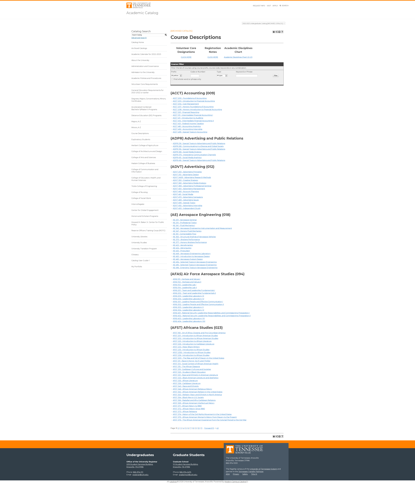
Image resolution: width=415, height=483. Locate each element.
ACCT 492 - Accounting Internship (187, 129)
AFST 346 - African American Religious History (192, 389)
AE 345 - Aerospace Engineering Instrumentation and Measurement (202, 228)
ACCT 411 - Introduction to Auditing (188, 118)
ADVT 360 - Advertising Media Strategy (189, 183)
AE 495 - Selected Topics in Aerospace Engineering (195, 265)
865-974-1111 (138, 472)
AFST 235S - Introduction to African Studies (191, 352)
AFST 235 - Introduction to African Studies (191, 350)
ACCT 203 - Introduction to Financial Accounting (194, 101)
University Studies (139, 243)
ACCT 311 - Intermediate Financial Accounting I (193, 115)
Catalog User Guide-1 (140, 261)
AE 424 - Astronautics (182, 248)
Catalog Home (137, 42)
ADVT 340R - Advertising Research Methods (192, 177)
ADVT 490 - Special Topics (184, 203)
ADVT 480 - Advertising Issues (186, 200)
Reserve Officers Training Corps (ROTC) (148, 231)
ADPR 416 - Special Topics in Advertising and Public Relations (199, 160)
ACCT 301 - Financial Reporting (186, 112)
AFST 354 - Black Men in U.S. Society (188, 397)
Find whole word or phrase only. (187, 79)
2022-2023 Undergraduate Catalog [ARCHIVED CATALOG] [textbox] (263, 23)
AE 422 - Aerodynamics (183, 245)
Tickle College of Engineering (144, 186)
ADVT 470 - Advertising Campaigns (188, 197)
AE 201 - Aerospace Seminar (185, 220)
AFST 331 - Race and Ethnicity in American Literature (195, 375)
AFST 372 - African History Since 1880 (189, 409)
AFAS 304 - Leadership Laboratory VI (188, 310)
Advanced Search (139, 38)
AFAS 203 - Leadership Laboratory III (188, 296)
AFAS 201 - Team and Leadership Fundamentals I (194, 290)
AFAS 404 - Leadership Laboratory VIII (189, 321)
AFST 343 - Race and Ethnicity (186, 386)
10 (199, 428)
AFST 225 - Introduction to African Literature (192, 341)
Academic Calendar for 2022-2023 (146, 54)
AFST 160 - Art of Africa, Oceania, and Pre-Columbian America (199, 333)
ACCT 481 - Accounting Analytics (187, 126)
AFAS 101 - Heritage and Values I (186, 279)
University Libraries (139, 237)
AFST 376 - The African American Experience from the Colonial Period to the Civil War (210, 420)
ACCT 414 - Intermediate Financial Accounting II (193, 121)
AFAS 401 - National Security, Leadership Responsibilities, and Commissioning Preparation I (211, 313)
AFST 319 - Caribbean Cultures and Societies (192, 369)
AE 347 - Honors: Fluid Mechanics (187, 231)
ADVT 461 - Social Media (183, 194)
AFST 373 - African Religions (185, 412)
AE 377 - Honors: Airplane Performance (190, 242)
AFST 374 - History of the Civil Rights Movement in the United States (202, 414)
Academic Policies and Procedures (146, 78)
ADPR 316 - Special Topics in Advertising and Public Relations (199, 149)
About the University (140, 60)
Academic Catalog (142, 13)
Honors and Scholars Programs (144, 216)
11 (201, 428)
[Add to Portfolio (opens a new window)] (274, 32)
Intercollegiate (137, 204)
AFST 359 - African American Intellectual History (193, 403)
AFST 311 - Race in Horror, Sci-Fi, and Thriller (191, 361)
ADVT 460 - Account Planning (186, 191)
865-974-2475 (185, 472)
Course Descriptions (140, 133)
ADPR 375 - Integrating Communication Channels (194, 155)
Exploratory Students (140, 139)
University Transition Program (144, 249)
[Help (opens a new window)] (282, 32)
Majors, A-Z (136, 122)
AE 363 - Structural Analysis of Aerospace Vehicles (194, 237)
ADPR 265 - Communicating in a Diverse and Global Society (198, 146)
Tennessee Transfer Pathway (250, 472)
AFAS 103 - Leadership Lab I (184, 285)
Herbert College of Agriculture (144, 145)
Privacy (236, 474)
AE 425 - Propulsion (181, 251)
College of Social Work (141, 198)
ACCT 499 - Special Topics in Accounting (190, 132)
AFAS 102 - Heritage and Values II (187, 282)
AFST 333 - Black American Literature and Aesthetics (195, 378)
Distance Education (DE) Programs (146, 115)
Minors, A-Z (136, 127)
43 (217, 428)
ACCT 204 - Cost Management (186, 104)
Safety (245, 474)
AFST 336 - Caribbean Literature (186, 383)
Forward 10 (209, 428)
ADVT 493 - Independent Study (186, 208)
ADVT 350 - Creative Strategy (185, 180)
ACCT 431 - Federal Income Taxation (188, 124)
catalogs (173, 482)
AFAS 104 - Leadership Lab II (185, 288)
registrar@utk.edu (140, 475)
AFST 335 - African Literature (185, 381)
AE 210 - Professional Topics (184, 223)
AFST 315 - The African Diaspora (186, 367)
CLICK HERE (186, 57)
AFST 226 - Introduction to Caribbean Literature (193, 344)
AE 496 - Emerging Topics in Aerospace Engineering (195, 268)
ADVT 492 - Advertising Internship (187, 206)
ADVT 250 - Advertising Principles (187, 172)
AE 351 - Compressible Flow (184, 234)
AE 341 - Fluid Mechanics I (184, 225)
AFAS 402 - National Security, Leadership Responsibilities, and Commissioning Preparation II (212, 316)
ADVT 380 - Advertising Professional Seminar (192, 186)
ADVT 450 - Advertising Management (189, 189)
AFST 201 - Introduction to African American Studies (195, 336)
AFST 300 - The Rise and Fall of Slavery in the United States (198, 358)
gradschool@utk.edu (188, 475)
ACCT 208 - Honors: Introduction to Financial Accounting (197, 109)
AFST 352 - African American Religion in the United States (197, 392)
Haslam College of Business (143, 163)
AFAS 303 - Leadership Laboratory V (188, 307)
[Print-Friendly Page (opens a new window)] (279, 32)
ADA (228, 474)
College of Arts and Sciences (143, 157)
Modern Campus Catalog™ (236, 482)
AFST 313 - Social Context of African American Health (195, 364)
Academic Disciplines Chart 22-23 (238, 57)
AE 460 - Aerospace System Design (188, 259)
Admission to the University (143, 72)
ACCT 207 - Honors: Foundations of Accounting (193, 107)
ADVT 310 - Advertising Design (186, 175)
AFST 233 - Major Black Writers (186, 347)
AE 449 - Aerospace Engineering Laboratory (192, 254)
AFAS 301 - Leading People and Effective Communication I (198, 302)
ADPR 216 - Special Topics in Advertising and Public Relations (199, 143)
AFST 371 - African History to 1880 (187, 406)
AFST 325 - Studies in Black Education (189, 372)
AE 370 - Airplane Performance (186, 240)
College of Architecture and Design (146, 151)
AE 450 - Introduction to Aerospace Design (191, 256)
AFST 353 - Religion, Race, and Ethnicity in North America (197, 395)
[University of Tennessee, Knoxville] (138, 7)
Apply (275, 6)
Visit (269, 6)
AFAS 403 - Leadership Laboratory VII (189, 318)
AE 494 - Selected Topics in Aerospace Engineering (195, 262)
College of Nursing (139, 192)
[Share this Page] (276, 32)
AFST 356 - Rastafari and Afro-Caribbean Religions (194, 400)
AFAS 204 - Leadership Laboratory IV (188, 299)
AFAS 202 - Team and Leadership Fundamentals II (194, 293)
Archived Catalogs (139, 48)
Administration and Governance (145, 66)
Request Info (259, 6)
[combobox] (263, 23)
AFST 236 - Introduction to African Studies (191, 355)
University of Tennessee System (263, 469)
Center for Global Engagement (145, 210)
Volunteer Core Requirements (144, 84)
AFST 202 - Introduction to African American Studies (195, 338)
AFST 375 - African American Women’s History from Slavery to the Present (205, 417)
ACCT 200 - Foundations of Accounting (190, 98)
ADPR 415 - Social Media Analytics (187, 158)
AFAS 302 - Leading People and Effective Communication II (198, 304)
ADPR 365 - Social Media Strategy (187, 152)
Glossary (135, 255)
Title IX (254, 474)
